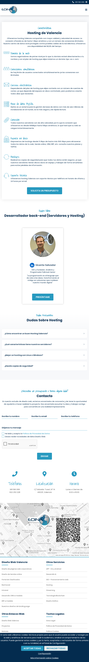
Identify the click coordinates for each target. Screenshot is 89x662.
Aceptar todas (32, 648)
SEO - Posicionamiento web (57, 579)
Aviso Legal (50, 620)
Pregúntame (43, 297)
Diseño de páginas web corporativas (17, 569)
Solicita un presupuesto (44, 190)
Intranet (5, 590)
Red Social (6, 585)
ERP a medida (7, 601)
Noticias (5, 631)
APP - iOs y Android (53, 569)
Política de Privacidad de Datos (36, 433)
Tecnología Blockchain (55, 595)
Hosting (49, 585)
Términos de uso (84, 555)
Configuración (44, 653)
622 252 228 (15, 492)
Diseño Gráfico (52, 601)
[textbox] (44, 333)
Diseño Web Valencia (10, 620)
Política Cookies (52, 631)
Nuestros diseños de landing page (16, 606)
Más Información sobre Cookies (44, 658)
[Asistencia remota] (86, 2)
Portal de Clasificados (11, 579)
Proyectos (6, 626)
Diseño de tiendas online (12, 574)
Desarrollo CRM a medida (12, 595)
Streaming (50, 590)
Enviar (44, 456)
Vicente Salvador (45, 265)
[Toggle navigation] (85, 9)
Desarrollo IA (51, 574)
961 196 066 (15, 489)
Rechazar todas (56, 648)
